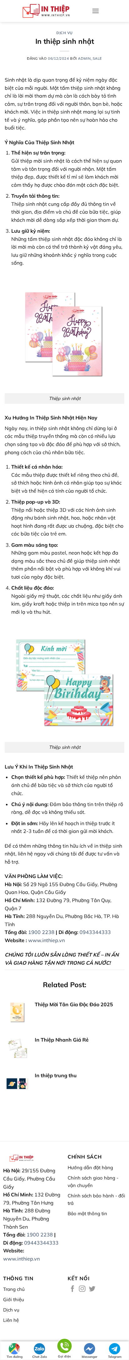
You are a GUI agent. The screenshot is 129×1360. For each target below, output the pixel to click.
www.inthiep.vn (46, 940)
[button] (95, 10)
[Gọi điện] (64, 1347)
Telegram (114, 1357)
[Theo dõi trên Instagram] (82, 1289)
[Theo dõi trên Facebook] (72, 1289)
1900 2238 (41, 932)
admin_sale (90, 58)
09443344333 (41, 1243)
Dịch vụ (64, 33)
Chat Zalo (39, 1357)
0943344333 (95, 932)
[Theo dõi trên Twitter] (92, 1289)
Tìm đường (15, 1357)
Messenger (89, 1357)
